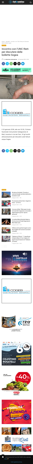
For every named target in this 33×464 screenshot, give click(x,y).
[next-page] (5, 246)
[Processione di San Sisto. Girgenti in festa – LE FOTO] (6, 203)
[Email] (15, 63)
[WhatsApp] (11, 63)
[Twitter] (7, 63)
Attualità (8, 41)
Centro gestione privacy (16, 462)
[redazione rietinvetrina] (3, 59)
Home (3, 41)
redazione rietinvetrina (11, 59)
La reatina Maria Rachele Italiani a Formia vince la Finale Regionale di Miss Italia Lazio (21, 221)
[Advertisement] (16, 22)
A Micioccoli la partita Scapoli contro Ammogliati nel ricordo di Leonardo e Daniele (21, 229)
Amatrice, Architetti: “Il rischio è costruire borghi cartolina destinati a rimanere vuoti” (21, 194)
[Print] (19, 63)
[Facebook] (3, 63)
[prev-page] (3, 246)
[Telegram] (23, 63)
